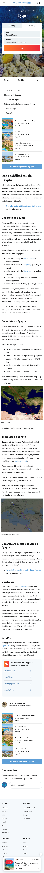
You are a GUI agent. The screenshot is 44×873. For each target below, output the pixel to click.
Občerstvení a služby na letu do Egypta (19, 104)
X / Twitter (5, 853)
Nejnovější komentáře (29, 808)
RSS (3, 857)
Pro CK (25, 853)
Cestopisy (26, 815)
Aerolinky (4, 819)
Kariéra (25, 850)
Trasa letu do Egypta (12, 99)
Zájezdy (4, 822)
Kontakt (25, 846)
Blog (3, 826)
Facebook (4, 843)
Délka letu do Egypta (12, 95)
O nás (24, 843)
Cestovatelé (26, 819)
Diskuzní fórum (27, 812)
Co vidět (21, 80)
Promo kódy (5, 833)
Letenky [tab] (11, 25)
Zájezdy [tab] (32, 25)
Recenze (4, 829)
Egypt (6, 80)
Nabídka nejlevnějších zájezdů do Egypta (23, 206)
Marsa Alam (28, 271)
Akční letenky (5, 808)
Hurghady (27, 264)
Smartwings (11, 108)
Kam (7, 33)
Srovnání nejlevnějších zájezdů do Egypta (23, 570)
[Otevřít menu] (4, 3)
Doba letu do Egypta (12, 90)
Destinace (4, 812)
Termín (8, 40)
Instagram (5, 850)
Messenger (5, 846)
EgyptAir (9, 113)
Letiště (3, 815)
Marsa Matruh (29, 258)
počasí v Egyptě (21, 461)
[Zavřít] (40, 854)
